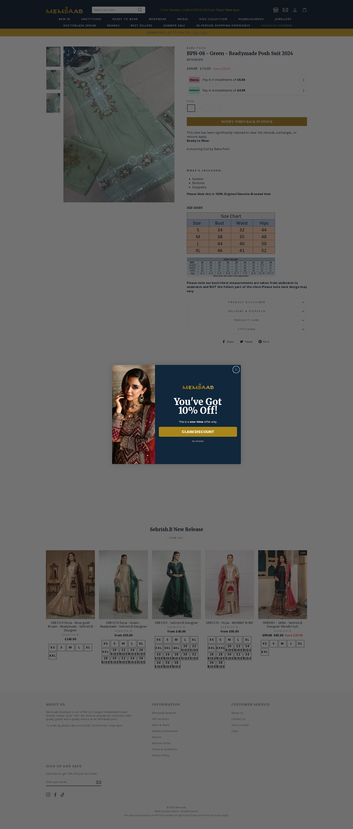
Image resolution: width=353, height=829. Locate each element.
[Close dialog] (236, 369)
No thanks (198, 441)
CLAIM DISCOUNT (198, 431)
